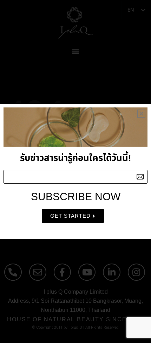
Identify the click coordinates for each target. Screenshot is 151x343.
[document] (75, 171)
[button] (141, 113)
